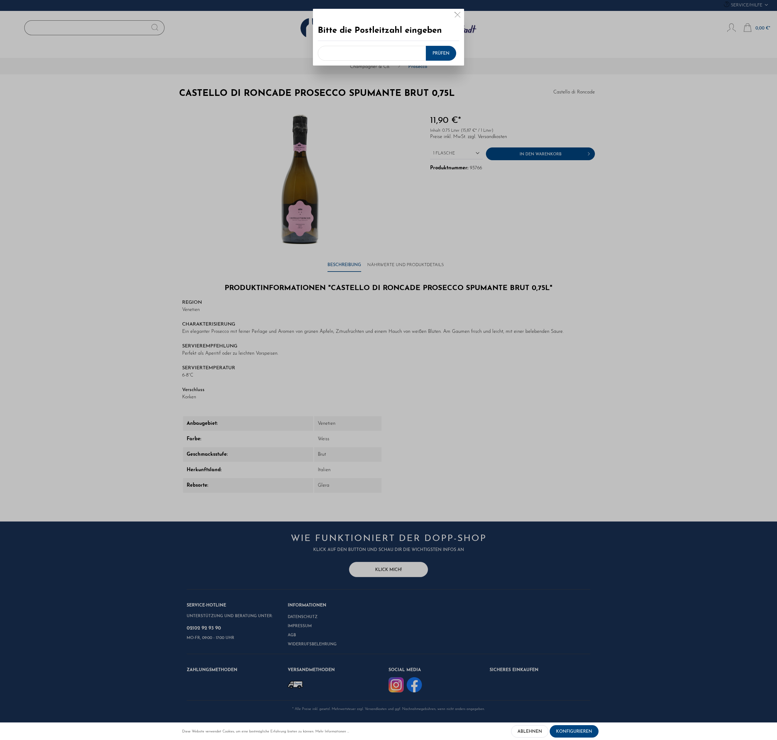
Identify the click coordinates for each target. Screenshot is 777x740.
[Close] (457, 16)
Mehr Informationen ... (332, 731)
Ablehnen (529, 731)
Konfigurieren (574, 731)
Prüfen (441, 53)
